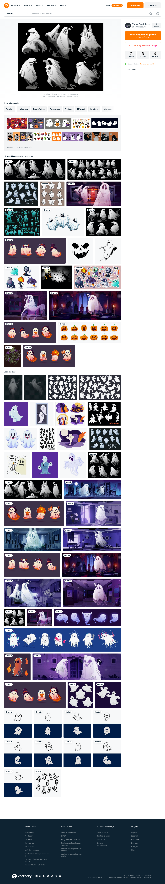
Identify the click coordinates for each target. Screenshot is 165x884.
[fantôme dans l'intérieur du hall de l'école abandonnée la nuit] (92, 593)
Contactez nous (103, 836)
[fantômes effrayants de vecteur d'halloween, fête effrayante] (21, 194)
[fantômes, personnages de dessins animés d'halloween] (34, 169)
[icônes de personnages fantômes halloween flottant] (63, 222)
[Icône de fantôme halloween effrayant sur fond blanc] (73, 465)
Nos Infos (101, 839)
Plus (62, 5)
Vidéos (38, 5)
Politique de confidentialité (117, 877)
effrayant (81, 109)
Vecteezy (28, 836)
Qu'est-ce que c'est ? (147, 64)
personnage (55, 109)
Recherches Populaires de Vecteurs (71, 844)
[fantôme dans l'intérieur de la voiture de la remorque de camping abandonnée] (32, 593)
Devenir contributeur (102, 844)
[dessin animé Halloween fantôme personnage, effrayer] (16, 414)
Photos (27, 5)
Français (134, 846)
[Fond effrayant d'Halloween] (56, 277)
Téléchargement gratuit (143, 35)
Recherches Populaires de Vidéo (71, 855)
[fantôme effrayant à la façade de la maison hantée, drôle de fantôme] (25, 305)
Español (134, 836)
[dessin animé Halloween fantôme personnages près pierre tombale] (45, 465)
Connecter (153, 5)
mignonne (108, 109)
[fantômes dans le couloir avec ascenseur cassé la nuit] (93, 194)
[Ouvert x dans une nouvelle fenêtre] (56, 876)
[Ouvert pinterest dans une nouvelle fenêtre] (48, 876)
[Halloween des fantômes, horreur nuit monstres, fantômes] (47, 439)
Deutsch (134, 843)
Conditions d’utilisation (96, 877)
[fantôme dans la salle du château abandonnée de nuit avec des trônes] (85, 305)
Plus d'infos (131, 70)
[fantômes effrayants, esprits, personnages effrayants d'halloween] (103, 222)
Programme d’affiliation (70, 839)
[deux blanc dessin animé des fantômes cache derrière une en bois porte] (41, 414)
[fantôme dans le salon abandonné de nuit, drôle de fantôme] (93, 513)
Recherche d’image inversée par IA (36, 854)
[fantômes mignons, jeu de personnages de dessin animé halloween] (35, 251)
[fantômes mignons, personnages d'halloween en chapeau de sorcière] (30, 332)
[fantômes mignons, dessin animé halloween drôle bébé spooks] (49, 356)
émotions (94, 109)
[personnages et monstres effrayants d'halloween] (21, 277)
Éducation (29, 846)
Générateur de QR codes (35, 865)
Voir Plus (100, 136)
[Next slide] (117, 109)
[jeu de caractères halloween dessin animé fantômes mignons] (62, 640)
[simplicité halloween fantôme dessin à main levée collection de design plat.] (52, 194)
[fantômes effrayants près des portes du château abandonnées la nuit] (76, 667)
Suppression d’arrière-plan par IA (36, 860)
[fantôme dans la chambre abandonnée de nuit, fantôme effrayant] (92, 539)
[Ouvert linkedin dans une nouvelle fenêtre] (44, 876)
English (134, 832)
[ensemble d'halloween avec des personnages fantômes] (94, 169)
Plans (108, 5)
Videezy (28, 839)
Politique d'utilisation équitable (140, 877)
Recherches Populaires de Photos (71, 849)
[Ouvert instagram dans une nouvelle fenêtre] (40, 876)
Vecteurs (14, 5)
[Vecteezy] (6, 5)
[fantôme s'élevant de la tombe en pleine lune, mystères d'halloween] (72, 439)
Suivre (156, 27)
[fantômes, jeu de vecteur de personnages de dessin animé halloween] (104, 465)
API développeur (32, 850)
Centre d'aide (102, 832)
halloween (23, 109)
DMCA (63, 836)
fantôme (9, 109)
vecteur (68, 109)
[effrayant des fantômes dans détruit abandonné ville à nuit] (92, 489)
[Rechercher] (150, 13)
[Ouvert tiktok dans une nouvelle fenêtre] (52, 876)
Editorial (50, 5)
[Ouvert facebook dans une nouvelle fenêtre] (36, 876)
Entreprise (29, 843)
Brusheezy (29, 832)
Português (135, 839)
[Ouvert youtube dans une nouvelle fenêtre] (60, 876)
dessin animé (39, 109)
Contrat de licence (68, 832)
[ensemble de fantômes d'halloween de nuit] (104, 414)
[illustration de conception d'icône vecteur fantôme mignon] (18, 724)
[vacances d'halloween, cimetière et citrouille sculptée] (70, 414)
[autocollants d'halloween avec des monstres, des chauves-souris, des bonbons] (97, 277)
